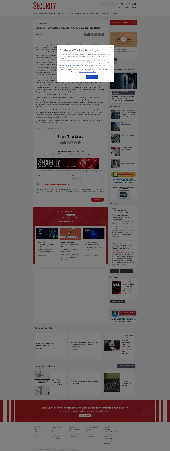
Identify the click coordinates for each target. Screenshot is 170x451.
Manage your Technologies (77, 77)
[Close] (112, 47)
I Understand (91, 77)
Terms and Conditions (73, 65)
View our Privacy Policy (87, 72)
